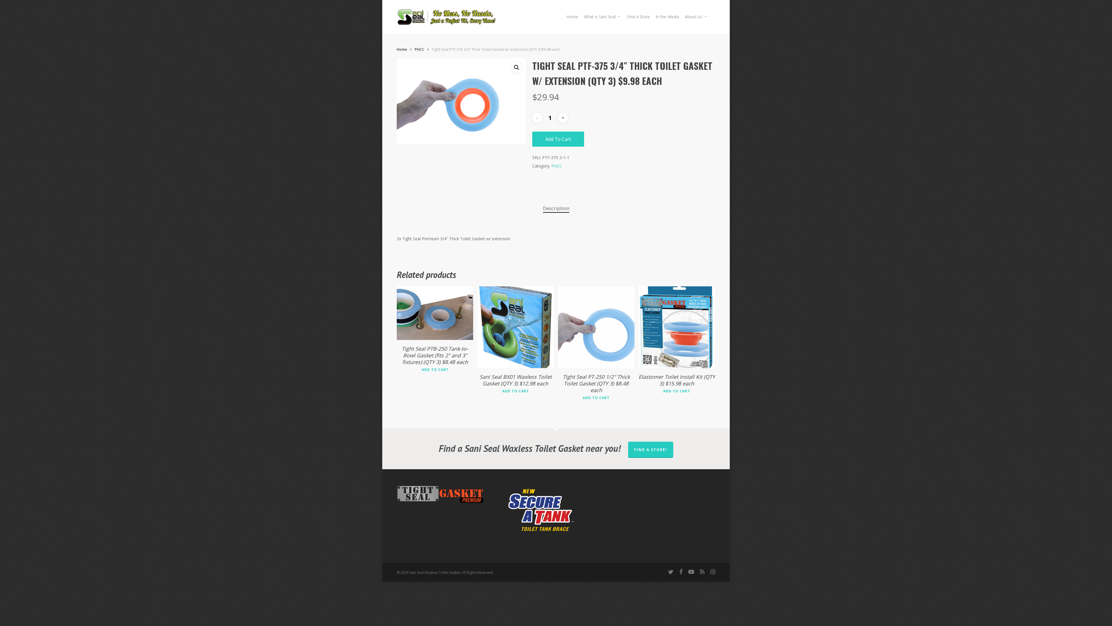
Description (556, 208)
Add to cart (558, 139)
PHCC (419, 49)
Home (402, 49)
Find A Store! (650, 449)
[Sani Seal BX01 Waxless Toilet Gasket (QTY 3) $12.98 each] (515, 327)
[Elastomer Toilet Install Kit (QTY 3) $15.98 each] (677, 327)
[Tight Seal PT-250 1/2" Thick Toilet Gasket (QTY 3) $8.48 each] (596, 327)
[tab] (556, 208)
